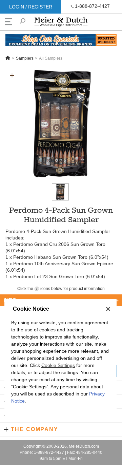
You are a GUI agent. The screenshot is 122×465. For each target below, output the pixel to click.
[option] (61, 124)
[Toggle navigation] (8, 22)
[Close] (108, 309)
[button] (12, 75)
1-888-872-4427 (92, 6)
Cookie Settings (58, 365)
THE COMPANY (34, 429)
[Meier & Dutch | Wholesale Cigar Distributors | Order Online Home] (61, 23)
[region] (60, 360)
